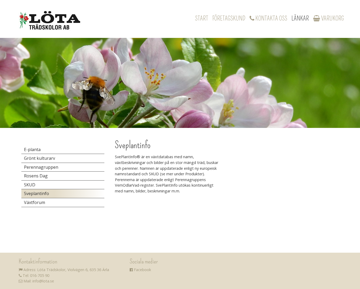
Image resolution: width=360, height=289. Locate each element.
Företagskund (228, 18)
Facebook (142, 269)
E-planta (32, 149)
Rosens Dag (36, 176)
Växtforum (34, 202)
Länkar (300, 18)
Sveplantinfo (36, 193)
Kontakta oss (270, 18)
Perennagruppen (41, 167)
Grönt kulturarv (39, 158)
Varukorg (332, 18)
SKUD (29, 185)
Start (201, 18)
